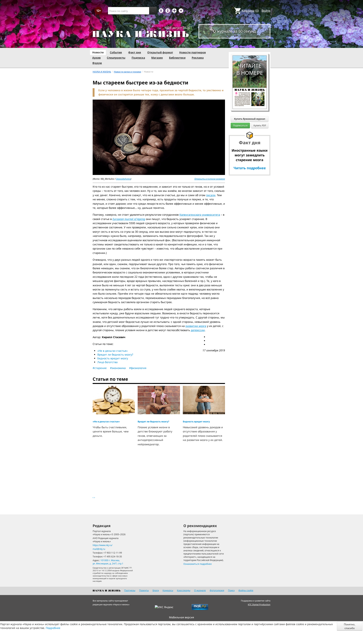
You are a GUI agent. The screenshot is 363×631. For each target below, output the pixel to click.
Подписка (138, 57)
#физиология (137, 368)
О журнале (200, 590)
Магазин (157, 57)
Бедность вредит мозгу (112, 358)
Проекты (144, 590)
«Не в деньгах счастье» (112, 351)
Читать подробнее (249, 168)
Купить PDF (260, 125)
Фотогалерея (217, 590)
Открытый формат (160, 52)
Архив (96, 57)
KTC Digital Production (259, 604)
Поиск (231, 590)
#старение (100, 368)
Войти (265, 11)
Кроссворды (183, 590)
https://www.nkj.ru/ (102, 545)
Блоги (156, 590)
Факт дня (134, 52)
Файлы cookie (245, 590)
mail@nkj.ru (99, 549)
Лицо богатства (107, 362)
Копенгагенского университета (199, 214)
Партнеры (129, 590)
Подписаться (240, 125)
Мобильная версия (181, 617)
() (250, 11)
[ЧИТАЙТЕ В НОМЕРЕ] (249, 44)
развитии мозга (195, 326)
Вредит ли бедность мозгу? (115, 354)
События (116, 52)
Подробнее (53, 628)
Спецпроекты (116, 57)
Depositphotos (123, 178)
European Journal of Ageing (128, 219)
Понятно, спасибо (349, 626)
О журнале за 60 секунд (234, 31)
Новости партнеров (192, 52)
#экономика (118, 368)
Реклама (198, 57)
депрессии (198, 330)
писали (210, 195)
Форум (97, 63)
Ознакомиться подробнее (197, 563)
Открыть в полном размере (209, 178)
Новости (98, 52)
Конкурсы (168, 590)
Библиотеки (177, 57)
